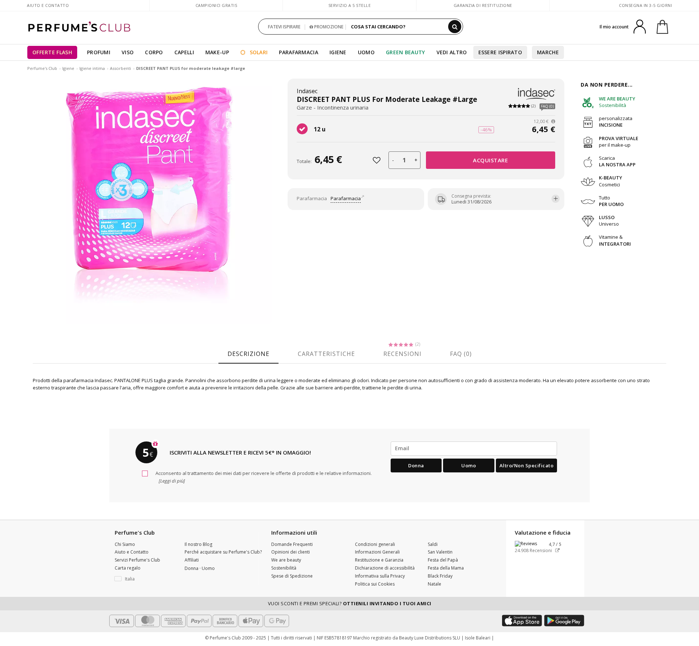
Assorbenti (120, 68)
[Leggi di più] (171, 480)
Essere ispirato (500, 52)
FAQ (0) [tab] (461, 354)
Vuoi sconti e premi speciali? (349, 603)
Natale (434, 584)
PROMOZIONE (328, 27)
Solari (258, 52)
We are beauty (286, 560)
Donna (416, 465)
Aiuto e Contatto (48, 5)
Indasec (307, 91)
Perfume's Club (42, 68)
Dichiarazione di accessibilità (385, 568)
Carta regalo (128, 568)
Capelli (184, 52)
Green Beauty (405, 52)
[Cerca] (454, 26)
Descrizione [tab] (248, 354)
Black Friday (440, 576)
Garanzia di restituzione (483, 5)
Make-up (217, 52)
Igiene (338, 52)
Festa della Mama (446, 568)
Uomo (366, 52)
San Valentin (440, 552)
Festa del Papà (443, 560)
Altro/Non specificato (526, 465)
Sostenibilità (283, 568)
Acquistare (490, 160)
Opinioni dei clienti (290, 552)
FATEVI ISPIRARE (284, 27)
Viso (128, 52)
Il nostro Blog (198, 544)
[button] (144, 579)
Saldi (433, 544)
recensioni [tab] (402, 354)
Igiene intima (92, 68)
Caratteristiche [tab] (326, 354)
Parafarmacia (298, 52)
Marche (548, 52)
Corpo (154, 52)
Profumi (98, 52)
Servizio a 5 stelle (349, 5)
